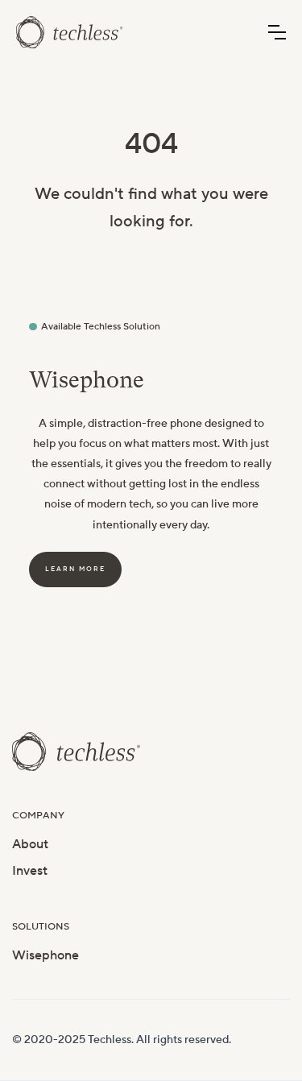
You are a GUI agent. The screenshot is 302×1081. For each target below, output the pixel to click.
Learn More (75, 569)
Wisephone (45, 955)
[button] (277, 32)
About (30, 844)
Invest (30, 871)
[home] (69, 32)
